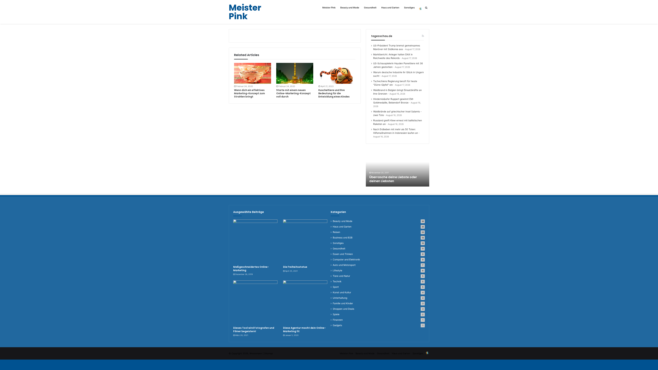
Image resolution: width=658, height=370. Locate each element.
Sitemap (268, 353)
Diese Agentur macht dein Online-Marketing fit (304, 329)
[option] (397, 168)
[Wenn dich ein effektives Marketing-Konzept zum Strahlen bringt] (252, 73)
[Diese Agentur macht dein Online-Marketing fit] (305, 302)
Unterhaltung (340, 298)
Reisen (336, 232)
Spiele (336, 314)
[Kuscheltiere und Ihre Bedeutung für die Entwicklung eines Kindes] (336, 73)
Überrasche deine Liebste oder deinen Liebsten (393, 179)
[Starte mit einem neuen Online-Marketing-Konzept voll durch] (294, 73)
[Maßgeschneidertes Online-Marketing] (255, 241)
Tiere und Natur (341, 276)
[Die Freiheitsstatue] (305, 241)
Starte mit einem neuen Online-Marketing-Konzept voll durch (293, 93)
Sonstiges (409, 7)
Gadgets (337, 325)
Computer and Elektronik (346, 259)
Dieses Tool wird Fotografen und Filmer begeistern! (253, 329)
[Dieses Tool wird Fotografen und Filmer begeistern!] (255, 302)
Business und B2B (342, 237)
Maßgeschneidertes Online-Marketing (251, 268)
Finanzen (338, 319)
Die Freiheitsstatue (295, 267)
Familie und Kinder (343, 303)
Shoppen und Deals (343, 308)
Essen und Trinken (343, 254)
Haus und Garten (390, 7)
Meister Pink (329, 7)
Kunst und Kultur (342, 292)
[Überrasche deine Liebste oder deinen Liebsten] (397, 168)
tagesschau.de (381, 36)
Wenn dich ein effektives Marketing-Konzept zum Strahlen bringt (249, 93)
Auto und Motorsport (344, 265)
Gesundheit (370, 7)
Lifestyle (337, 270)
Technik (337, 281)
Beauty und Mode (349, 7)
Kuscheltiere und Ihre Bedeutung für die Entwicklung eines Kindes (334, 93)
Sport (336, 287)
